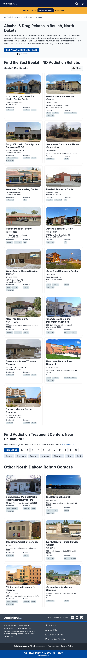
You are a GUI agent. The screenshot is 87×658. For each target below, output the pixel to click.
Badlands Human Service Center (60, 98)
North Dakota (28, 17)
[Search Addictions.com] (76, 3)
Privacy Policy (67, 646)
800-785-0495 (45, 10)
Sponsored (60, 10)
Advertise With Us (56, 639)
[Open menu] (82, 3)
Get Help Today (43, 652)
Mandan (46, 456)
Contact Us (53, 625)
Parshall (33, 456)
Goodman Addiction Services (22, 542)
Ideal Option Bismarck (58, 497)
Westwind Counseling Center (22, 189)
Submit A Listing (55, 634)
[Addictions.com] (5, 17)
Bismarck (58, 456)
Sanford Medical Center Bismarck (19, 410)
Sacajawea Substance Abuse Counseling (62, 146)
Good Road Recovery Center (62, 271)
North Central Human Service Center (62, 543)
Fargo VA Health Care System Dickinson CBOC (22, 146)
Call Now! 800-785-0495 (21, 50)
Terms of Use (53, 646)
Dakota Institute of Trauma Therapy (21, 363)
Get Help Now (29, 10)
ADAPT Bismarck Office (59, 228)
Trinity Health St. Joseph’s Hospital (20, 588)
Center (9, 456)
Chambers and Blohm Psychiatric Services (58, 320)
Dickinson (21, 456)
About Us (52, 630)
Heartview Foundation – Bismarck (59, 363)
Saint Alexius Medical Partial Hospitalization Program (21, 498)
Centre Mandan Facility (19, 228)
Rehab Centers (14, 17)
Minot (69, 456)
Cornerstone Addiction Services (59, 588)
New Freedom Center (17, 319)
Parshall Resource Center (60, 189)
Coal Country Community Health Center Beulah (20, 98)
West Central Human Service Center (22, 272)
